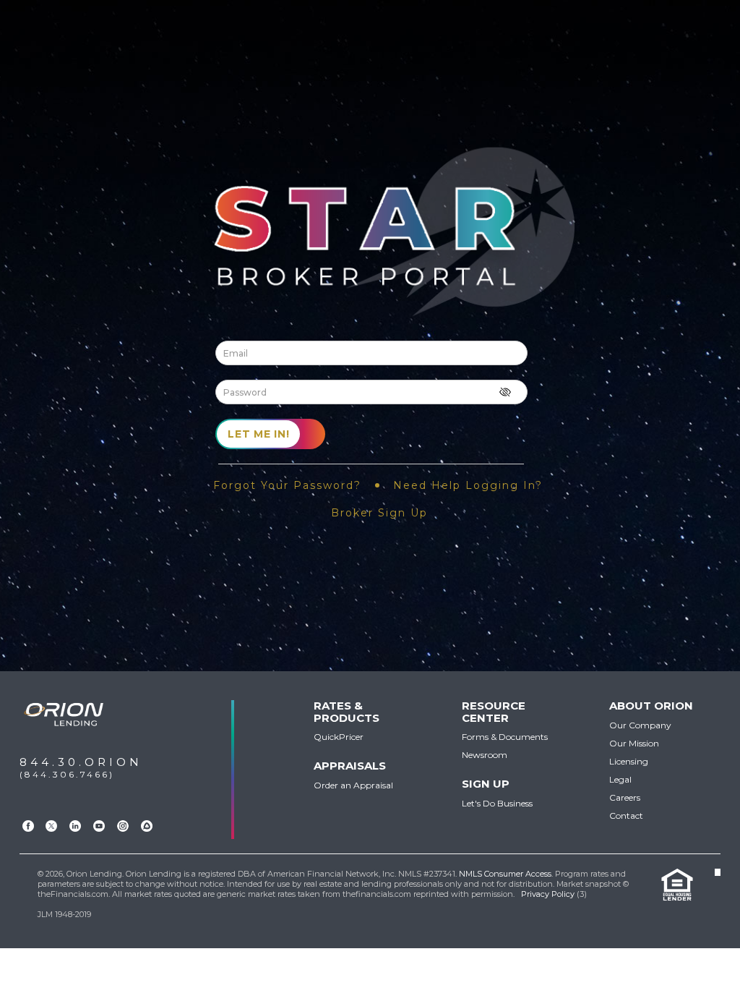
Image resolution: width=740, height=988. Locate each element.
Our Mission (634, 743)
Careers (624, 797)
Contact (626, 815)
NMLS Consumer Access (505, 874)
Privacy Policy (548, 894)
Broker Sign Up (379, 512)
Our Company (640, 725)
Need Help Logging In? (468, 485)
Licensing (628, 761)
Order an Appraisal (353, 785)
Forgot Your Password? (287, 485)
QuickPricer (338, 736)
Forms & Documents (505, 736)
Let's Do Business (497, 803)
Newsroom (484, 754)
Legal (620, 779)
